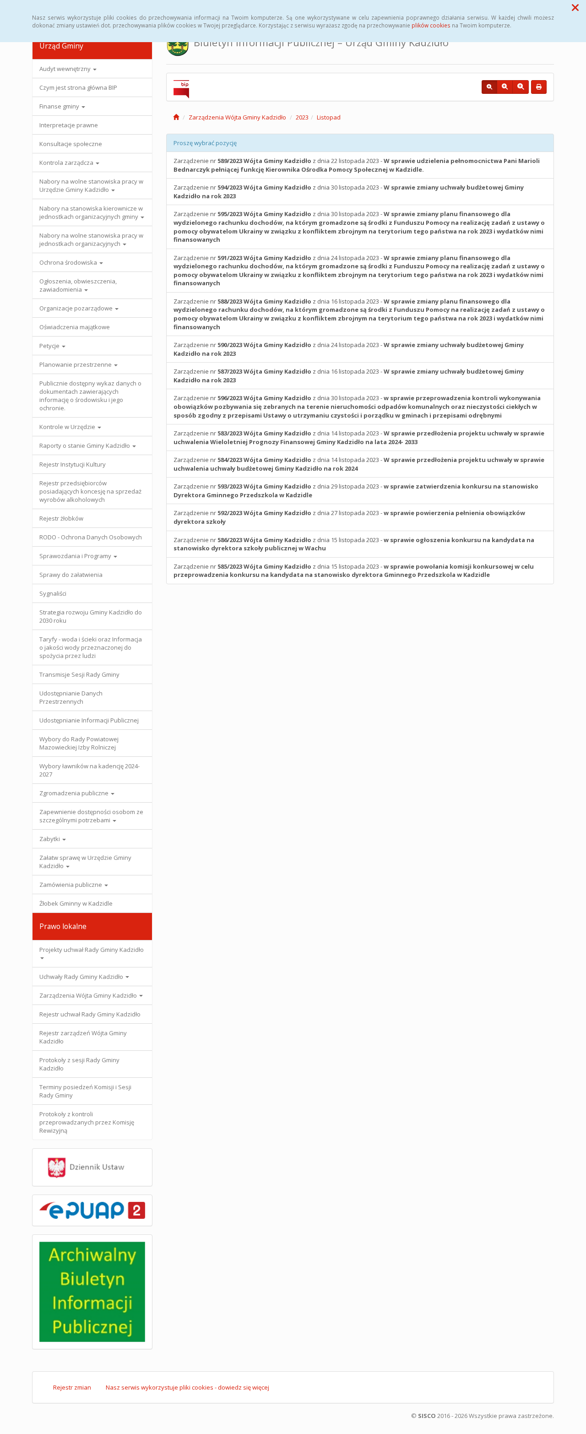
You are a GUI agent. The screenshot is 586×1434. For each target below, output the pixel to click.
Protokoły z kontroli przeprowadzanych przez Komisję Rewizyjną (86, 1122)
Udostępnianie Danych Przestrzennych (71, 697)
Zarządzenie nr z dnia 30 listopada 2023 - (349, 191)
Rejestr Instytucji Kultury (72, 464)
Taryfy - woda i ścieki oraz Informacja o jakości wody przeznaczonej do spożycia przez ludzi (90, 647)
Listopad (329, 117)
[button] (575, 7)
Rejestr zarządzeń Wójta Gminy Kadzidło (83, 1037)
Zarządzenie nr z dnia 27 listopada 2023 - (349, 517)
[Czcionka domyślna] (489, 87)
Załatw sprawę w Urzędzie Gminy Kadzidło (85, 861)
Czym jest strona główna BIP (78, 87)
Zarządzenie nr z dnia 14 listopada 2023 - (359, 437)
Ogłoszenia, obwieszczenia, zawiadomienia (78, 285)
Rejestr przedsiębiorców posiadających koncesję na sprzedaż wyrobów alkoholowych (90, 491)
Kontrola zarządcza (67, 162)
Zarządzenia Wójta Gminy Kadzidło (88, 995)
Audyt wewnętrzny (65, 69)
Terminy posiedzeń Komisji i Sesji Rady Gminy (85, 1091)
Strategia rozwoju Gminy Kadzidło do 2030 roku (90, 616)
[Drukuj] (539, 87)
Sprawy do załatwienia (71, 574)
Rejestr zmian (72, 1387)
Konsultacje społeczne (70, 144)
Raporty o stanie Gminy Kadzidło (85, 445)
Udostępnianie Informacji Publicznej (89, 720)
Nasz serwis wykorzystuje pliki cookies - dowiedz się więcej (187, 1387)
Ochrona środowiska (68, 262)
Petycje (50, 346)
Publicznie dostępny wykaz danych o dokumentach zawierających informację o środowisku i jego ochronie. (90, 395)
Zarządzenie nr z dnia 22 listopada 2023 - (357, 165)
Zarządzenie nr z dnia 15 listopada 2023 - (354, 544)
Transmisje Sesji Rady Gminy (79, 674)
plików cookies (431, 25)
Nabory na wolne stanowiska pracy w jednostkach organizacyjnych (91, 239)
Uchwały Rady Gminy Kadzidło (82, 976)
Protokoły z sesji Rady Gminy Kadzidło (79, 1064)
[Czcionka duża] (520, 87)
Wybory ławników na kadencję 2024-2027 (89, 770)
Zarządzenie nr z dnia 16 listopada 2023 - (359, 314)
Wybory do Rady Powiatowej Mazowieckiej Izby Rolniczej (79, 743)
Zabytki (50, 839)
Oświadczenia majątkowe (74, 327)
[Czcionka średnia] (505, 87)
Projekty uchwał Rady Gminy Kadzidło (91, 949)
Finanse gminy (60, 106)
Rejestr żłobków (61, 518)
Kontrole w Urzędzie (68, 427)
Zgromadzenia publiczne (74, 793)
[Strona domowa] (176, 117)
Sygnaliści (52, 593)
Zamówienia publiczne (71, 884)
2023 (302, 117)
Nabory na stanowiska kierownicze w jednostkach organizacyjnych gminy (91, 212)
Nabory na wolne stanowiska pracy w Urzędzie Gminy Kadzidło (91, 185)
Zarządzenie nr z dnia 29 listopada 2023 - (356, 490)
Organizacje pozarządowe (76, 308)
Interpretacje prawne (68, 125)
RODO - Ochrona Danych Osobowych (90, 537)
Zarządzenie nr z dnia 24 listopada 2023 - (359, 271)
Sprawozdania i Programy (76, 556)
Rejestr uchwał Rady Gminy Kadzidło (90, 1014)
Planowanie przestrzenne (76, 364)
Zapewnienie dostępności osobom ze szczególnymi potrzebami (91, 816)
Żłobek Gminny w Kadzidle (76, 903)
